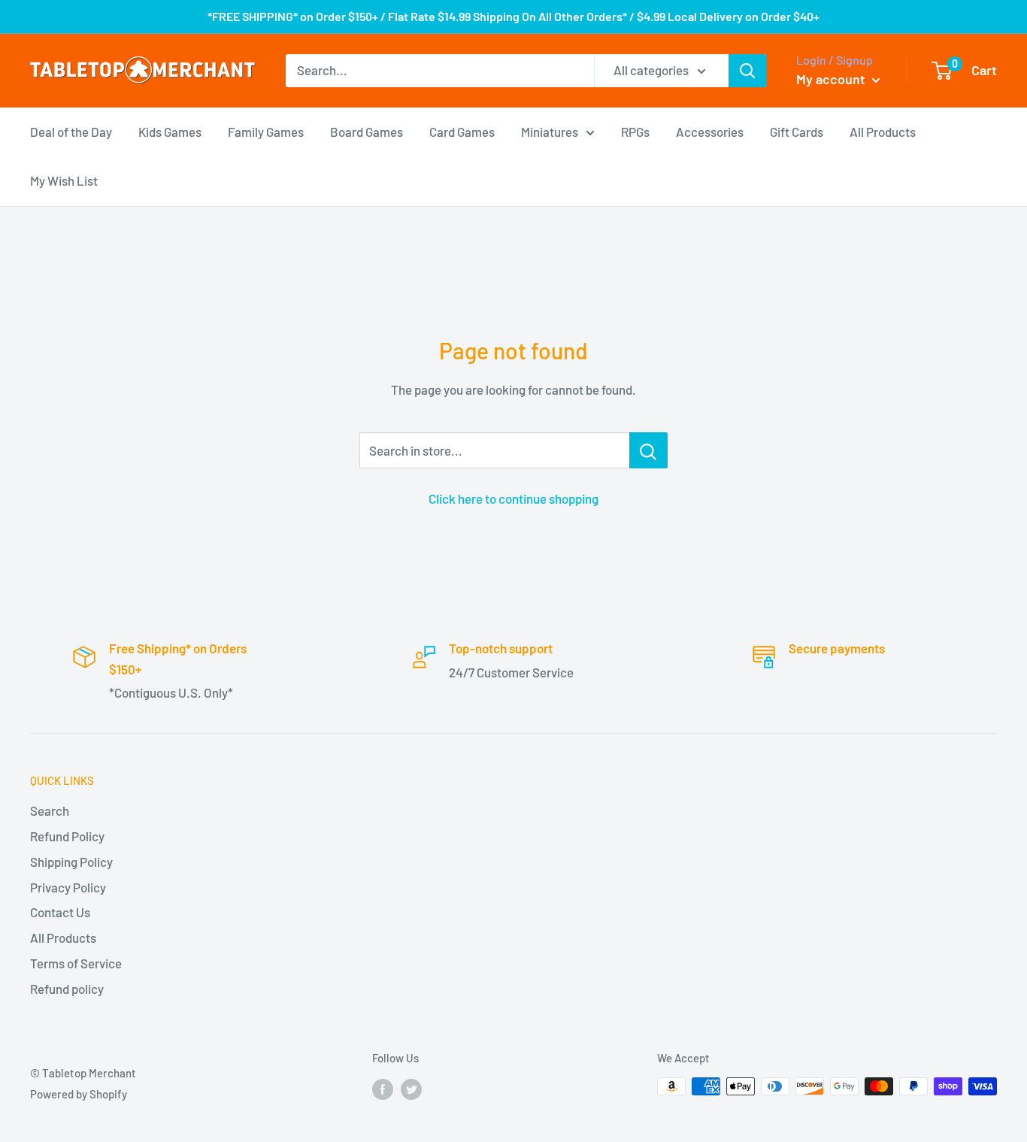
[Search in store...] (648, 450)
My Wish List (64, 180)
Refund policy (67, 988)
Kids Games (169, 130)
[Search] (747, 70)
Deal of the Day (71, 130)
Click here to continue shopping (513, 498)
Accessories (710, 130)
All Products (883, 130)
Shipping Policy (71, 861)
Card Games (462, 130)
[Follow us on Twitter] (411, 1088)
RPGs (635, 130)
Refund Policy (67, 836)
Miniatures (549, 130)
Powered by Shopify (78, 1094)
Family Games (266, 130)
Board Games (366, 130)
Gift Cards (796, 130)
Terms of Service (76, 963)
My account (832, 79)
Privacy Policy (68, 887)
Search (49, 810)
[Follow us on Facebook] (382, 1088)
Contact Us (60, 911)
